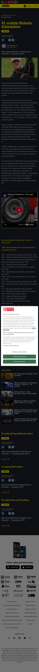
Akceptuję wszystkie (19, 361)
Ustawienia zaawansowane (19, 351)
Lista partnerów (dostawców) (11, 345)
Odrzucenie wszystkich (19, 356)
